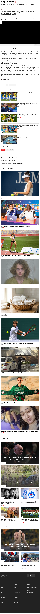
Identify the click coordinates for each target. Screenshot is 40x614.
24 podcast (16, 594)
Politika (15, 600)
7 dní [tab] (7, 149)
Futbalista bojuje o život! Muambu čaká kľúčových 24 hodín (12, 163)
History (2, 600)
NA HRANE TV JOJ (17, 592)
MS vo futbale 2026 (11, 4)
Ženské (2, 594)
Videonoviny (16, 589)
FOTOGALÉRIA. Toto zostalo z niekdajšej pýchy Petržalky (11, 152)
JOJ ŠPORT (3, 587)
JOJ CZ (2, 589)
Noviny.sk (3, 4)
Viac (32, 4)
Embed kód (37, 44)
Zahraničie (16, 597)
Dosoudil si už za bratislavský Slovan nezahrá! (9, 157)
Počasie (2, 602)
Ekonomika (16, 602)
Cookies (28, 590)
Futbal (27, 4)
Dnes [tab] (3, 149)
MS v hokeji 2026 (20, 4)
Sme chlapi (3, 597)
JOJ (1, 584)
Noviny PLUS (16, 587)
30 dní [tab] (11, 149)
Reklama (28, 584)
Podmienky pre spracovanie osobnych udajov (32, 588)
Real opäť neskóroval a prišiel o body (8, 160)
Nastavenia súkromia (30, 592)
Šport (2, 592)
